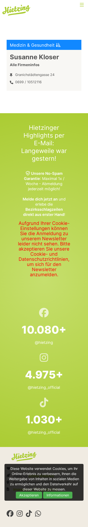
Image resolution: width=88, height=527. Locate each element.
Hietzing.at (17, 10)
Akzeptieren (29, 495)
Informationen (58, 495)
